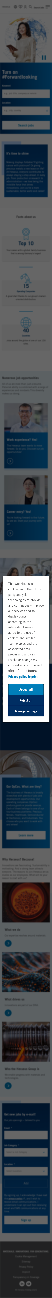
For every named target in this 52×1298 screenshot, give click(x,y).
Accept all (26, 689)
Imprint (32, 676)
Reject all (26, 700)
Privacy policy (17, 676)
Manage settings (26, 711)
